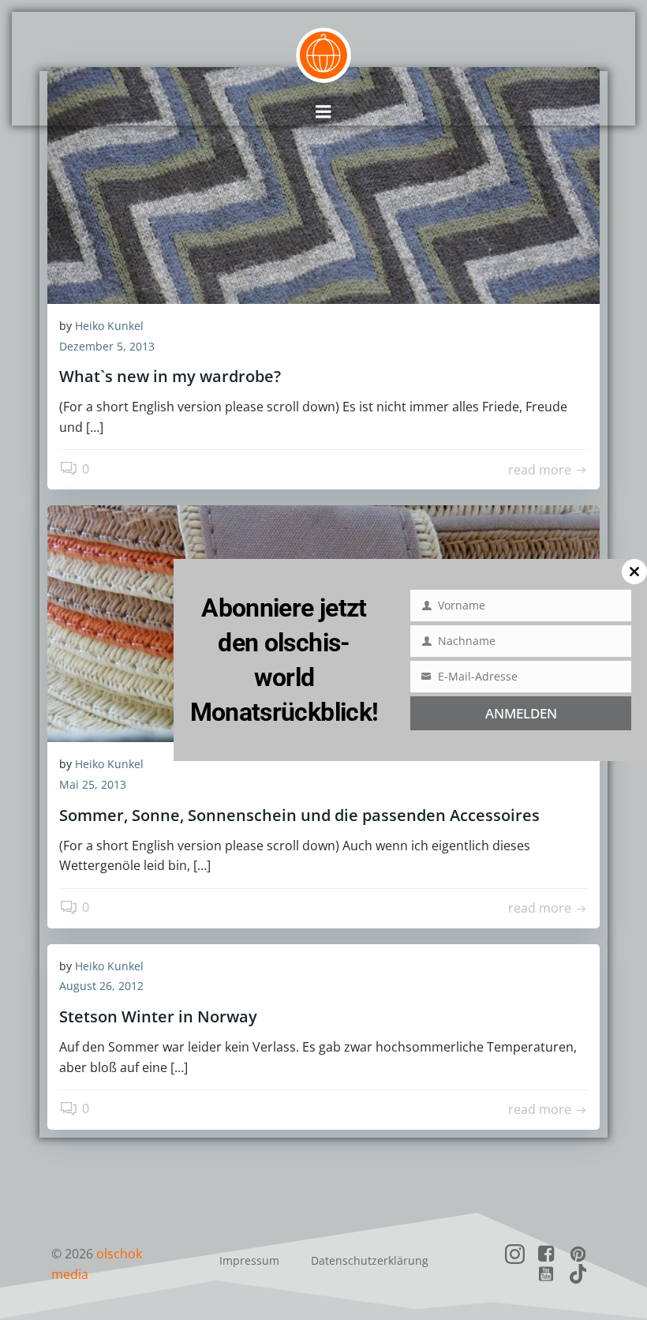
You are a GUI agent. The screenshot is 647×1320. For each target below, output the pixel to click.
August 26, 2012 (101, 985)
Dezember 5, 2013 (107, 346)
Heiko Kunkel (109, 325)
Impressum (249, 1260)
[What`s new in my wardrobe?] (323, 184)
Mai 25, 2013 (92, 784)
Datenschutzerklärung (369, 1260)
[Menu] (323, 112)
